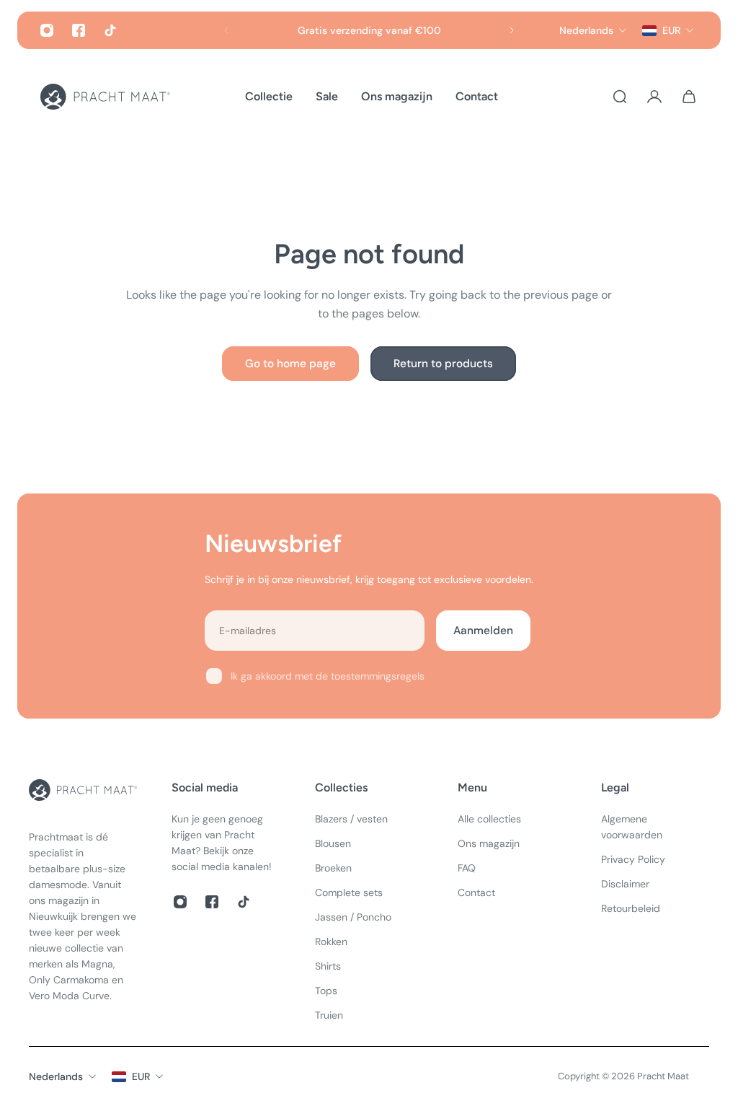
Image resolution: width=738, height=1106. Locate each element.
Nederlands (56, 1076)
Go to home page (290, 363)
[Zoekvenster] (620, 97)
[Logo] (105, 97)
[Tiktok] (110, 30)
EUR (141, 1076)
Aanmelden (483, 630)
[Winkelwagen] (689, 97)
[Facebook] (78, 30)
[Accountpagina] (654, 97)
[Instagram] (47, 30)
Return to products (443, 363)
